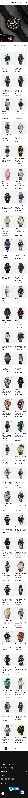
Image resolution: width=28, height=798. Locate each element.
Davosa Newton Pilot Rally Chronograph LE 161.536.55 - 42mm (7, 576)
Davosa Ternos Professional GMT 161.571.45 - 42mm (7, 161)
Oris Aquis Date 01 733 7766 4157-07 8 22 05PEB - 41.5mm (20, 506)
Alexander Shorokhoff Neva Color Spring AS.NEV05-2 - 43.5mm (20, 459)
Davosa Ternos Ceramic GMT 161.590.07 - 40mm (20, 114)
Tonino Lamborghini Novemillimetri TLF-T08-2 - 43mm (7, 323)
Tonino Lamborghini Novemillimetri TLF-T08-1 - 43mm (6, 368)
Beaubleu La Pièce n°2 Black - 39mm (20, 392)
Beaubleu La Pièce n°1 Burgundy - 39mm (20, 323)
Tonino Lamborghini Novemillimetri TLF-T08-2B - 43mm (20, 278)
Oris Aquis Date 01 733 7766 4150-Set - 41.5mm (7, 483)
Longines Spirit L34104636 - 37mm (20, 137)
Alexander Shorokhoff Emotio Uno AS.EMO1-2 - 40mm (7, 623)
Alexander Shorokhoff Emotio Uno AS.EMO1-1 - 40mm (20, 576)
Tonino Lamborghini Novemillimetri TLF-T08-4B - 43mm (7, 137)
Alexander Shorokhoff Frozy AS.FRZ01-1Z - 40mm (20, 414)
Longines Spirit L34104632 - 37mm (20, 184)
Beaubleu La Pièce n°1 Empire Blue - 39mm (7, 278)
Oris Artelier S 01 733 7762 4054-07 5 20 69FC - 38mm (20, 91)
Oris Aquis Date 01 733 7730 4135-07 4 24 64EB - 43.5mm (20, 670)
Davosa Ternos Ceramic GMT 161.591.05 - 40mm (19, 483)
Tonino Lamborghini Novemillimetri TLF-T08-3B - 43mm (20, 208)
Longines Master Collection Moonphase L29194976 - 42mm (7, 69)
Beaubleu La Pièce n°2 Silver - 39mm (7, 392)
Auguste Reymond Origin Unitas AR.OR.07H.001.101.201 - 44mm (20, 717)
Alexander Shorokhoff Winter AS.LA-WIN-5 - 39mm (7, 506)
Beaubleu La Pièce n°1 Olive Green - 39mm (20, 346)
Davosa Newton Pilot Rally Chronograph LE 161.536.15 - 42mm (20, 600)
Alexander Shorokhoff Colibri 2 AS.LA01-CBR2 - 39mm (20, 646)
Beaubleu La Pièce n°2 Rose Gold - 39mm (7, 414)
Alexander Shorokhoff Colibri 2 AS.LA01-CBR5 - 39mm (7, 693)
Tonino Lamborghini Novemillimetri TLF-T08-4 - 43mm (20, 161)
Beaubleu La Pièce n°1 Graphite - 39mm (20, 301)
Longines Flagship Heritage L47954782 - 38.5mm (7, 346)
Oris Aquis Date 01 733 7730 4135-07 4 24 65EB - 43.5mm (7, 670)
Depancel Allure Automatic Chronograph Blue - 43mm (7, 717)
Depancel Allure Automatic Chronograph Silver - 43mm (7, 740)
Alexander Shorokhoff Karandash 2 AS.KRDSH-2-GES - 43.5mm (20, 740)
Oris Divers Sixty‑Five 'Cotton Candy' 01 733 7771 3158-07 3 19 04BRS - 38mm (7, 184)
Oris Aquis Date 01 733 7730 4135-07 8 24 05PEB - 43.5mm (7, 646)
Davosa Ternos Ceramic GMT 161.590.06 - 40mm (7, 459)
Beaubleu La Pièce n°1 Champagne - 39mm (20, 231)
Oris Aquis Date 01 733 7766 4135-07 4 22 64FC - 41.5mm (7, 553)
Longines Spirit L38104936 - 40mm (20, 254)
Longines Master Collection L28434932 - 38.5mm (7, 114)
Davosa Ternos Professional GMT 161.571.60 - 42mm (7, 436)
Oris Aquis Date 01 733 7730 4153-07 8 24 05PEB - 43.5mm (20, 623)
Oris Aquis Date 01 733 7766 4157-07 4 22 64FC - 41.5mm (7, 529)
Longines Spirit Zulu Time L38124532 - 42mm (20, 69)
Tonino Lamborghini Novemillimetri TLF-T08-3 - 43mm (7, 254)
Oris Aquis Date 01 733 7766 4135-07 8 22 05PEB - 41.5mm (20, 529)
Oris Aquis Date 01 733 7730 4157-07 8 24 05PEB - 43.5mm (20, 553)
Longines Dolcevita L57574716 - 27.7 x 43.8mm (6, 301)
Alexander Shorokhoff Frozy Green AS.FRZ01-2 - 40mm (20, 436)
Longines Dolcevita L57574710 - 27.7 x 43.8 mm (19, 368)
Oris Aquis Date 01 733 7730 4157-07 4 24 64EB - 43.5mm (7, 600)
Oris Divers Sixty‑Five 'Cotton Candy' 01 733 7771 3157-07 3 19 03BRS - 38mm (7, 231)
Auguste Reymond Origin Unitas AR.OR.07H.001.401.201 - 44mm (20, 693)
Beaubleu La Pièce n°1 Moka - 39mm (7, 208)
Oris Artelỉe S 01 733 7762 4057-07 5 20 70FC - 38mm (7, 91)
